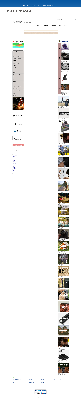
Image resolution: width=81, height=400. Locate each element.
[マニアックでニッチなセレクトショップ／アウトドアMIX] (40, 14)
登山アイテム (15, 88)
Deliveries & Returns (31, 382)
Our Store (30, 379)
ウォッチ (14, 65)
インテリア (15, 95)
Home (24, 5)
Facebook (49, 5)
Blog (52, 5)
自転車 (14, 81)
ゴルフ (14, 93)
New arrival (28, 5)
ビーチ (14, 83)
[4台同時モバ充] (63, 93)
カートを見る (34, 5)
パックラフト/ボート (17, 86)
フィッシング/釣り (16, 90)
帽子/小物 (15, 60)
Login (38, 5)
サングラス (15, 67)
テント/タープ (15, 51)
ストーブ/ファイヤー (17, 74)
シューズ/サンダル (16, 63)
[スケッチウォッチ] (63, 73)
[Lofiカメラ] (63, 52)
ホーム (26, 30)
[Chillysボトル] (63, 83)
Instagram (44, 5)
